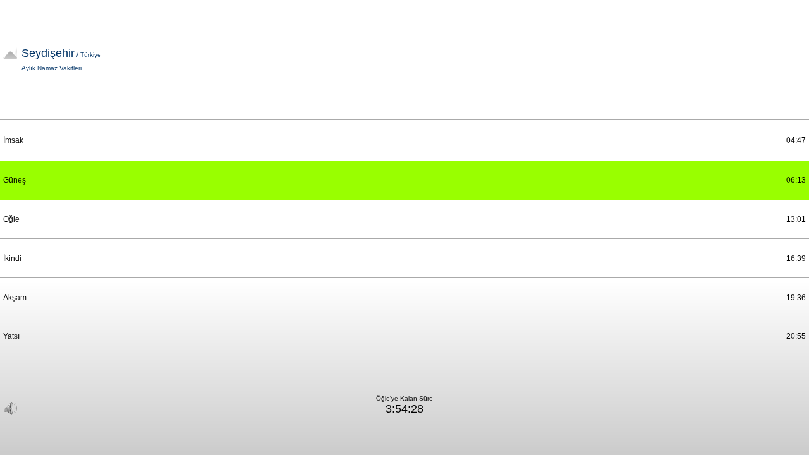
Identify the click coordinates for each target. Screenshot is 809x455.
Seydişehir (61, 53)
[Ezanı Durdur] (10, 408)
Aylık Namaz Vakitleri (51, 67)
